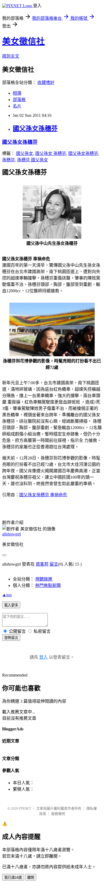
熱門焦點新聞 (48, 585)
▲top (7, 595)
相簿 (17, 93)
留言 (54, 564)
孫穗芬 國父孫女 (32, 160)
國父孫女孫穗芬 (35, 128)
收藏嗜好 (45, 82)
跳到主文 (10, 56)
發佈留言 (11, 638)
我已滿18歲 (13, 877)
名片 (17, 106)
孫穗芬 (8, 160)
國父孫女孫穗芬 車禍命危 (43, 495)
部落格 (19, 99)
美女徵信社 (23, 41)
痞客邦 (42, 564)
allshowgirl (11, 534)
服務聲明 (58, 814)
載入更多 (11, 605)
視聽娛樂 (43, 579)
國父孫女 (24, 153)
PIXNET (25, 808)
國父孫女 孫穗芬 (50, 153)
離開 (30, 877)
